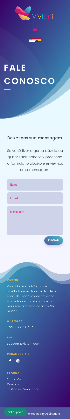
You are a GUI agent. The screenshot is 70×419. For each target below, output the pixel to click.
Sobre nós (14, 379)
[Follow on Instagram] (18, 361)
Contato (13, 384)
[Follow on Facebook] (10, 361)
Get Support (15, 412)
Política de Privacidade (23, 389)
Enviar (53, 240)
